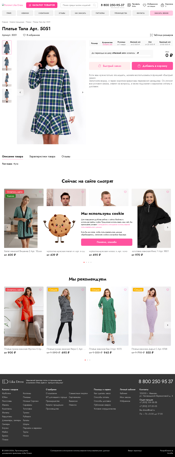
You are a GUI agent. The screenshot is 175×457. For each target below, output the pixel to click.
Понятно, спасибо (107, 242)
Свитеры (6, 424)
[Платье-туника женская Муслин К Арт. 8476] (24, 316)
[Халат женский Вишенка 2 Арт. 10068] (24, 218)
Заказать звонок (161, 13)
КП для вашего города (56, 397)
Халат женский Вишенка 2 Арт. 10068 (23, 251)
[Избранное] (40, 192)
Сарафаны (27, 404)
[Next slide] (82, 92)
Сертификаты (75, 397)
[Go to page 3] (90, 360)
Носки (26, 435)
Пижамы (27, 397)
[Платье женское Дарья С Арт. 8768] (151, 316)
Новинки (25, 13)
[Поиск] (94, 5)
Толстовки (27, 408)
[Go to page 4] (91, 262)
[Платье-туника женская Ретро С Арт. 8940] (66, 316)
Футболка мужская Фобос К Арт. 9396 (108, 251)
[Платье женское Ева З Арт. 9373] (108, 316)
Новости (72, 404)
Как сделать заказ (102, 393)
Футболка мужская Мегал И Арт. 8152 (66, 251)
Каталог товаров (44, 5)
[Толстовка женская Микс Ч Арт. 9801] (151, 218)
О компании (44, 13)
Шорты (26, 424)
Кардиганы (7, 416)
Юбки (4, 397)
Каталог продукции (17, 22)
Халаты (26, 420)
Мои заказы (125, 397)
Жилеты (5, 412)
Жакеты (5, 404)
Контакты (141, 13)
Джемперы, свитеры (11, 420)
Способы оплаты (101, 397)
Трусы (25, 431)
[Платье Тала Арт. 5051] (51, 92)
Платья (28, 22)
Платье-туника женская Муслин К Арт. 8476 (24, 349)
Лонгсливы (7, 401)
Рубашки (27, 416)
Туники (26, 412)
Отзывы (62, 13)
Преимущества (121, 13)
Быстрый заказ (112, 66)
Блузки (5, 428)
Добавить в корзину (154, 66)
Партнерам (100, 13)
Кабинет (123, 393)
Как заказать (80, 13)
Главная (5, 22)
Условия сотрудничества (105, 408)
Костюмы (27, 393)
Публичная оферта (102, 404)
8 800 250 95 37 (156, 381)
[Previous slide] (20, 92)
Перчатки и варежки (32, 428)
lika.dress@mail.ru (147, 410)
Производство (52, 408)
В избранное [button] (33, 35)
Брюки (5, 435)
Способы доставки (102, 401)
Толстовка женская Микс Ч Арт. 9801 (150, 251)
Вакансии (73, 401)
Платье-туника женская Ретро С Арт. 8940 (66, 349)
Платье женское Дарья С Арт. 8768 (149, 349)
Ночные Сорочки (30, 401)
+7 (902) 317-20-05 (148, 406)
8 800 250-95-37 (112, 5)
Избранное (125, 401)
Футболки (6, 393)
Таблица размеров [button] (163, 35)
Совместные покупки (78, 393)
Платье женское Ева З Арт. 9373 (105, 349)
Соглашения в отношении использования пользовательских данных (80, 450)
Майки (5, 431)
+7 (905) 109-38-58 (148, 402)
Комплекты (7, 408)
